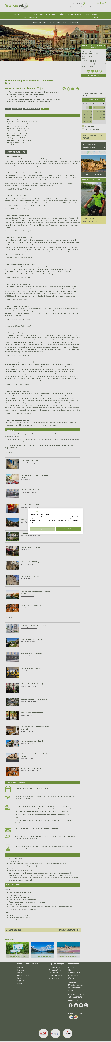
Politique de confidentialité (72, 512)
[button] (34, 511)
